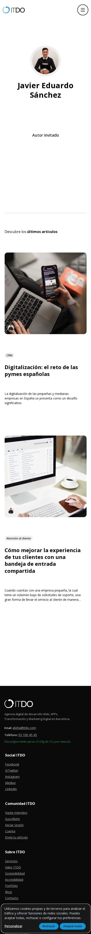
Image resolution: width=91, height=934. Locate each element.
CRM (9, 355)
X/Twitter (11, 770)
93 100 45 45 (27, 735)
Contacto (11, 898)
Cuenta (10, 831)
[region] (45, 918)
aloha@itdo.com (24, 728)
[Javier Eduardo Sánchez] (11, 328)
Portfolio (11, 886)
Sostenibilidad (15, 873)
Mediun (10, 783)
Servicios (11, 861)
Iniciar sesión (14, 825)
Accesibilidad (14, 879)
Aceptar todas (72, 926)
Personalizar (13, 926)
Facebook (12, 764)
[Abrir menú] (82, 9)
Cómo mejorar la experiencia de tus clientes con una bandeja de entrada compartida (43, 560)
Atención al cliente (18, 538)
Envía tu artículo (16, 837)
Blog (8, 892)
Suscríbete (12, 819)
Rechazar (49, 926)
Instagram (12, 777)
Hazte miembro (16, 813)
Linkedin (11, 789)
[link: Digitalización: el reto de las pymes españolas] (46, 332)
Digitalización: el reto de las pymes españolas (41, 370)
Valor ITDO (13, 867)
